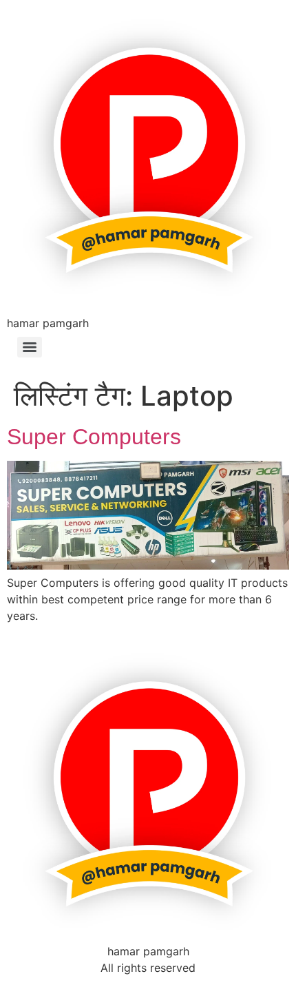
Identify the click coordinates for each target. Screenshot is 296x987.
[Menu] (29, 347)
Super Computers (94, 436)
